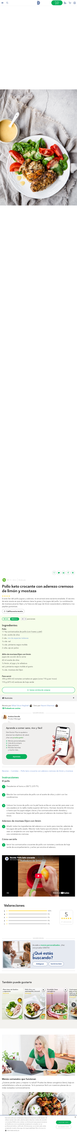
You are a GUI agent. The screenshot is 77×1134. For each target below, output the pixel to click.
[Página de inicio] (38, 3)
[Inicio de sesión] (75, 3)
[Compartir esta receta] (68, 573)
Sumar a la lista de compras (40, 690)
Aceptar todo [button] (63, 1122)
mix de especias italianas (18, 638)
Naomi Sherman (48, 705)
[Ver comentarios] (59, 573)
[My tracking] (65, 3)
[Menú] (2, 3)
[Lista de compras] (70, 3)
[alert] (38, 1124)
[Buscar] (7, 3)
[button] (27, 1130)
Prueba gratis (57, 2)
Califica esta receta (14, 611)
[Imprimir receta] (63, 573)
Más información (41, 1128)
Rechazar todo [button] (63, 1127)
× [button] (75, 1117)
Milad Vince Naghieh (20, 705)
